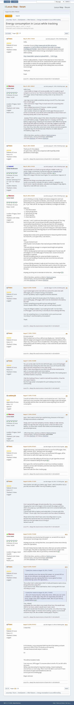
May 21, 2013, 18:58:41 (29, 86)
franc (10, 39)
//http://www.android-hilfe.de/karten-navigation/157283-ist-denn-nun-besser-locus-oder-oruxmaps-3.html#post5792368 (42, 47)
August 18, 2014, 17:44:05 (29, 534)
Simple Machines (17, 703)
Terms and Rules (60, 703)
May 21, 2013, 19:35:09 (29, 146)
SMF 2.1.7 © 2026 (8, 703)
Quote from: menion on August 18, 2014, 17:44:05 (39, 570)
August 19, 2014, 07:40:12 (29, 624)
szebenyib (12, 396)
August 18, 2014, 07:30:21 (29, 446)
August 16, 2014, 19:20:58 (29, 287)
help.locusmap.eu (51, 135)
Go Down (8, 33)
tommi (10, 166)
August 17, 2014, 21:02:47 (29, 414)
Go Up (7, 688)
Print (66, 33)
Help (54, 703)
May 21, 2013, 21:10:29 (29, 166)
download (32, 138)
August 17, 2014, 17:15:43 (29, 395)
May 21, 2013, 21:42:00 (29, 195)
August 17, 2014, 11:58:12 (29, 333)
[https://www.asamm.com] (7, 102)
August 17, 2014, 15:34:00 (29, 361)
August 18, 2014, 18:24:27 (29, 566)
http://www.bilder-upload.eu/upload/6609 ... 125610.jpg (40, 56)
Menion (11, 86)
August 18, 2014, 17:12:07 (29, 481)
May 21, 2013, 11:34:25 (29, 38)
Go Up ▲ (68, 703)
